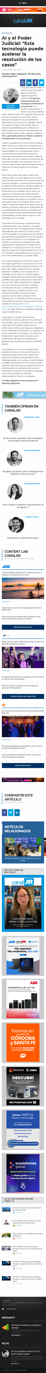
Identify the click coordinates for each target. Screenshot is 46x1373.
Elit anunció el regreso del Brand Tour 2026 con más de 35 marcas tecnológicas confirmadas (21, 756)
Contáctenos (11, 1309)
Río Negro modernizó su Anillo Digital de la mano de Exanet (23, 859)
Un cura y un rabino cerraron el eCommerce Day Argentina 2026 (27, 1208)
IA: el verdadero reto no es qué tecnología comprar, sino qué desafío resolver (27, 1221)
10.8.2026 (19, 1268)
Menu (24, 3)
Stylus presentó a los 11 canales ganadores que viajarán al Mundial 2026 (22, 609)
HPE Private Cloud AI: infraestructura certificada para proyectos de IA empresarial (20, 687)
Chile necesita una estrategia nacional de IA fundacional (28, 1234)
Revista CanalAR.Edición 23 (14, 871)
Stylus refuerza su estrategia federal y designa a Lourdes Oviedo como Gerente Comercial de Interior (21, 617)
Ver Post (14, 1363)
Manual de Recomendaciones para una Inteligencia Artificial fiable (22, 306)
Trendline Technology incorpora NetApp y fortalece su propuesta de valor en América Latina (27, 1263)
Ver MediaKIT (15, 1335)
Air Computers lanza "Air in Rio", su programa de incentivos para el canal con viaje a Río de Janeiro (23, 678)
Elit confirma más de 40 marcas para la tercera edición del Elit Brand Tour (23, 712)
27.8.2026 (19, 1225)
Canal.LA (9, 1201)
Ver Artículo (6, 601)
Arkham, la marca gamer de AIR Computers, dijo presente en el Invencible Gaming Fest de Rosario (23, 642)
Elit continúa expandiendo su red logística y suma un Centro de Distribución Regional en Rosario (22, 747)
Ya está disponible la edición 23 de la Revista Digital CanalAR (25, 1352)
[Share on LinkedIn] (29, 82)
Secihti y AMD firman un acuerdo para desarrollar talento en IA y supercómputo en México (28, 1248)
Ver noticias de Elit (23, 765)
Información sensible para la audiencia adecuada (26, 1326)
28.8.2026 (19, 1212)
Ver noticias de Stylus (23, 627)
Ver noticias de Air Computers (22, 696)
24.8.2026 (19, 1253)
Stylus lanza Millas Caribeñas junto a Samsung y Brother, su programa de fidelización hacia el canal (22, 573)
